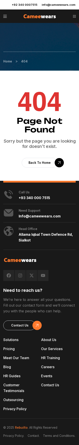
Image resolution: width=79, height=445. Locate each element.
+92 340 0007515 (24, 4)
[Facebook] (8, 275)
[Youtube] (43, 275)
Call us (24, 192)
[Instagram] (20, 275)
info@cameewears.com (58, 4)
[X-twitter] (31, 275)
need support (29, 210)
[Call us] (8, 194)
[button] (74, 16)
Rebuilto (21, 427)
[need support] (8, 212)
